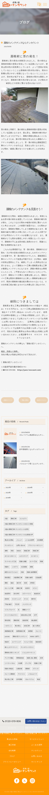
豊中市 (33, 599)
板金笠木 (37, 594)
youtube (7, 636)
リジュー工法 (28, 642)
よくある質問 (29, 540)
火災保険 (24, 567)
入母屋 (20, 663)
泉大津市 (16, 594)
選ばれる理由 (9, 540)
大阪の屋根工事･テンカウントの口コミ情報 (19, 524)
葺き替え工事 (9, 679)
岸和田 (32, 583)
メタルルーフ (32, 674)
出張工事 (27, 626)
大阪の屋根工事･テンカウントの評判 (16, 529)
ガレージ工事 (9, 588)
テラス (26, 599)
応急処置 (38, 577)
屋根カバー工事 (24, 265)
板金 (12, 583)
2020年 (30, 492)
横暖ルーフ (26, 610)
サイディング (16, 599)
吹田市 (27, 588)
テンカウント (9, 545)
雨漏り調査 (23, 561)
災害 (41, 658)
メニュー (19, 540)
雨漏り (42, 241)
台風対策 (19, 669)
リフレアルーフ (10, 610)
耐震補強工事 (20, 631)
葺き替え (18, 626)
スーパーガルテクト (11, 615)
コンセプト (23, 518)
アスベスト (21, 674)
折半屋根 (19, 679)
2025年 (8, 487)
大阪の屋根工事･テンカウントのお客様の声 (19, 535)
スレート (38, 631)
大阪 (6, 518)
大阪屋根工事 (18, 577)
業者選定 (7, 577)
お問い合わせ (20, 545)
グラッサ (36, 669)
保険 (31, 567)
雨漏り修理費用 (32, 572)
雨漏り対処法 (9, 669)
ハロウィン (8, 626)
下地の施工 (8, 604)
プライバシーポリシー (35, 545)
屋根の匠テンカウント (20, 636)
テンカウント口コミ (27, 647)
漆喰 (6, 551)
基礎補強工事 (9, 631)
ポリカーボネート (10, 556)
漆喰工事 (19, 588)
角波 (38, 679)
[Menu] (45, 4)
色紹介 (7, 642)
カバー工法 (33, 561)
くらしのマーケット (28, 652)
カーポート (34, 556)
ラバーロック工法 (10, 561)
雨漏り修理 (29, 577)
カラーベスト (26, 594)
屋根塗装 (16, 620)
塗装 (12, 551)
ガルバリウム (29, 679)
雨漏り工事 (37, 663)
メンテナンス (26, 604)
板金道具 (38, 642)
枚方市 (19, 583)
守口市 (17, 604)
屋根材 (27, 669)
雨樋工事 (27, 551)
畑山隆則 (34, 620)
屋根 (6, 583)
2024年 (30, 487)
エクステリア (23, 556)
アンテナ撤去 (9, 658)
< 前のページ (7, 400)
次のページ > (41, 400)
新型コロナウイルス (11, 572)
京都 (22, 572)
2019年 (8, 497)
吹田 (25, 583)
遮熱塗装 (25, 620)
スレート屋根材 (10, 674)
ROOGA (19, 551)
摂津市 (7, 599)
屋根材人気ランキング (12, 652)
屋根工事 (13, 518)
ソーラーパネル (10, 663)
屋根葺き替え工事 (39, 265)
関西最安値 (20, 658)
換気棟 (30, 631)
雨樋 (41, 561)
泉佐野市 (7, 594)
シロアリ (15, 567)
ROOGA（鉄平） (35, 636)
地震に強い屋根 (32, 658)
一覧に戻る (24, 400)
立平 (35, 615)
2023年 (8, 492)
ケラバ (35, 588)
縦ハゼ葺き (36, 626)
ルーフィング (16, 642)
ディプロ (28, 663)
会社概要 (40, 540)
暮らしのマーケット (11, 647)
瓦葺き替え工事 (26, 615)
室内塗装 (7, 620)
